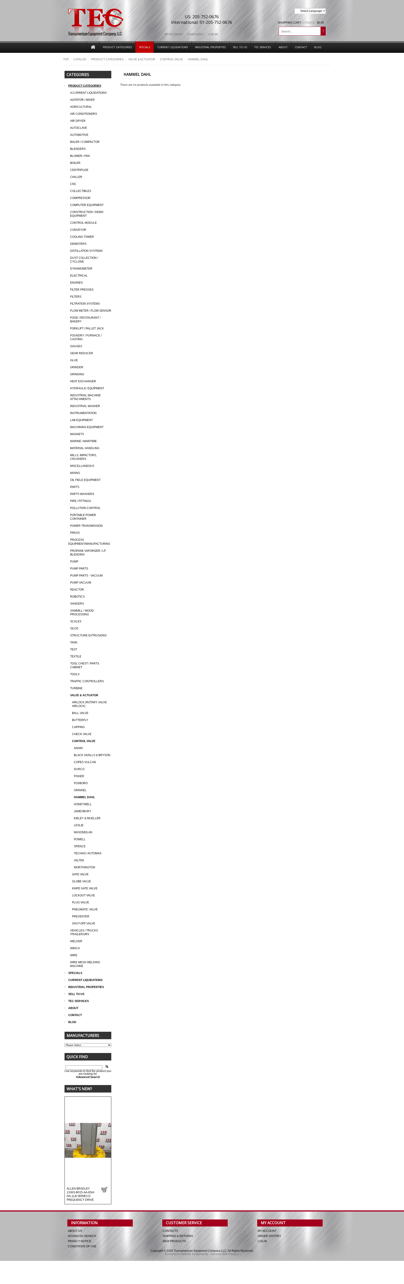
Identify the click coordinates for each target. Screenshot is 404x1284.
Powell (80, 839)
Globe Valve (81, 881)
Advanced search (82, 1236)
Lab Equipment (81, 420)
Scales (75, 621)
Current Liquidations (172, 47)
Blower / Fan (80, 156)
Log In (213, 34)
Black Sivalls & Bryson (92, 755)
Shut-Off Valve (83, 923)
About (283, 47)
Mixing (75, 473)
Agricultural (81, 106)
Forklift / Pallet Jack (87, 328)
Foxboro (81, 783)
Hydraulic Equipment (87, 388)
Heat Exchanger (83, 381)
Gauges (76, 346)
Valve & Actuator (141, 59)
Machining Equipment (87, 427)
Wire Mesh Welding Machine (85, 964)
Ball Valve (80, 713)
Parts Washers (82, 494)
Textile (75, 656)
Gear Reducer (81, 353)
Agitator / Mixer (82, 99)
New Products (174, 1241)
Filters (75, 296)
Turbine (76, 688)
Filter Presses (82, 289)
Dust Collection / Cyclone (84, 259)
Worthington (84, 867)
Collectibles (80, 191)
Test (73, 649)
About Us (75, 1231)
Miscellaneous (82, 466)
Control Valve (171, 59)
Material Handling (84, 448)
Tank (73, 642)
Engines (76, 282)
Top (66, 59)
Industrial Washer (85, 406)
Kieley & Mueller (87, 818)
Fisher (79, 776)
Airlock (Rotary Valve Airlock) (89, 704)
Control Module (83, 222)
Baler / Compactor (85, 142)
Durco (79, 769)
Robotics (77, 596)
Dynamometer (81, 268)
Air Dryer (78, 121)
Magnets (77, 434)
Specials (144, 47)
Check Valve (81, 734)
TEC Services (262, 47)
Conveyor (78, 229)
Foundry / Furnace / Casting (85, 337)
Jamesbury (82, 811)
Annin (78, 748)
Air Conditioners (83, 113)
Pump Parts (79, 568)
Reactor (77, 589)
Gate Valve (80, 874)
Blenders (78, 149)
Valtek (79, 860)
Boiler (75, 163)
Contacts (170, 1231)
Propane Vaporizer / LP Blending (88, 552)
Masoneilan (83, 832)
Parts (74, 487)
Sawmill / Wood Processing (82, 612)
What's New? (79, 1088)
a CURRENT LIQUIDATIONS (88, 92)
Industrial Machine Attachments (85, 397)
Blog (317, 47)
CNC (73, 184)
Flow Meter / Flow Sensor (90, 310)
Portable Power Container (83, 516)
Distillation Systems (86, 250)
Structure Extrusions (88, 635)
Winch (75, 948)
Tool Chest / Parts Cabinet (84, 665)
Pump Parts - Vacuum (86, 575)
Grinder (76, 367)
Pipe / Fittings (80, 501)
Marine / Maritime (83, 441)
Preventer (80, 916)
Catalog (79, 59)
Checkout (196, 34)
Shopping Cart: (289, 22)
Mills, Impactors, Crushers (83, 457)
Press (75, 532)
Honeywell (83, 804)
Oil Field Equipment (85, 480)
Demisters (78, 243)
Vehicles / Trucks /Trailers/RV (84, 932)
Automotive (79, 135)
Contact (301, 47)
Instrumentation (83, 413)
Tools (74, 674)
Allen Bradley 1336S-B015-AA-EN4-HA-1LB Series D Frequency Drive (81, 1194)
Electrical (79, 275)
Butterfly (80, 720)
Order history (269, 1236)
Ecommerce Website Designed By (186, 1254)
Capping (78, 727)
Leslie (78, 825)
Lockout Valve (83, 895)
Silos (74, 628)
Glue (74, 360)
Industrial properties (210, 47)
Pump (74, 561)
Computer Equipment (87, 205)
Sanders (77, 603)
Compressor (80, 198)
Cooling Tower (82, 236)
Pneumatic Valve (85, 909)
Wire (73, 955)
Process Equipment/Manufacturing (89, 541)
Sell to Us (240, 47)
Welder (76, 941)
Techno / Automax (87, 853)
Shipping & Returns (178, 1236)
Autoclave (78, 128)
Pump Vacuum (80, 582)
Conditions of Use (82, 1246)
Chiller (76, 177)
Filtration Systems (85, 303)
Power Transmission (86, 525)
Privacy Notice (79, 1241)
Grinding (77, 374)
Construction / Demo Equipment (86, 213)
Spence (80, 846)
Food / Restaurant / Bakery (85, 319)
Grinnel (80, 790)
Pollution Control (85, 508)
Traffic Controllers (87, 681)
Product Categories (117, 47)
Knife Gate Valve (84, 888)
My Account (174, 34)
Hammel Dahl (84, 797)
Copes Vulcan (85, 762)
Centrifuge (79, 170)
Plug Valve (80, 902)
